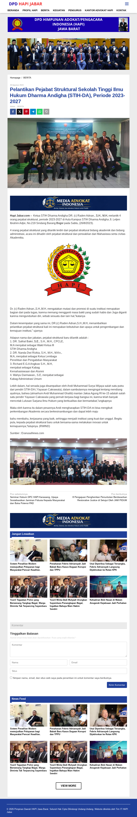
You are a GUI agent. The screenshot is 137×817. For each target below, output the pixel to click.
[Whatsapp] (40, 112)
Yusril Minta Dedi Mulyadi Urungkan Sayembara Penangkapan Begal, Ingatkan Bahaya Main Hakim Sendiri (68, 769)
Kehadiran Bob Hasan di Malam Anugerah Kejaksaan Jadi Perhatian (108, 766)
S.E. (36, 341)
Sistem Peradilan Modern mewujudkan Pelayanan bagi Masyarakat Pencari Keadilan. (25, 566)
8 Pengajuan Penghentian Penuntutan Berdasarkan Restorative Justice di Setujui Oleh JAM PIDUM (100, 497)
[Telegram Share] (33, 112)
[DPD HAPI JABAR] (26, 3)
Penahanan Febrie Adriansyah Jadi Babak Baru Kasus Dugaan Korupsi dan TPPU (68, 566)
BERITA (20, 106)
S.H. (98, 215)
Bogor (59, 223)
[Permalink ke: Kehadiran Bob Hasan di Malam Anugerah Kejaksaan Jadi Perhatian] (108, 586)
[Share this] (13, 112)
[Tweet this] (20, 112)
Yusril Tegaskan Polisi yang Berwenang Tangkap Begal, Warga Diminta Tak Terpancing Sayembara (28, 603)
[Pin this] (26, 112)
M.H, (105, 215)
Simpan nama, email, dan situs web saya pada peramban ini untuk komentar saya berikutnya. (62, 678)
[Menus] (126, 4)
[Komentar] (46, 112)
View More (68, 785)
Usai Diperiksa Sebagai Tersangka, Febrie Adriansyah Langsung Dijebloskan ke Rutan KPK (107, 566)
